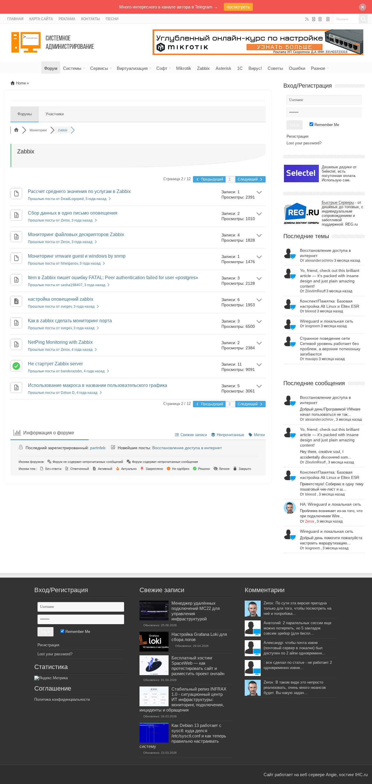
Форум (50, 68)
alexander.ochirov (319, 261)
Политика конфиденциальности (62, 699)
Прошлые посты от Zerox (60, 220)
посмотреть (238, 6)
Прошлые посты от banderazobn (66, 371)
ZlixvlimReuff (315, 291)
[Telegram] (328, 19)
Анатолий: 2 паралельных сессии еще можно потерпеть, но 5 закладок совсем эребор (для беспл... (297, 628)
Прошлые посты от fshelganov (64, 263)
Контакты (90, 19)
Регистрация (297, 136)
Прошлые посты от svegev (61, 307)
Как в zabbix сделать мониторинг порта (70, 320)
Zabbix (203, 68)
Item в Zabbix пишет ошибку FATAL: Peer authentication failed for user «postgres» (113, 277)
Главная (15, 19)
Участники (55, 114)
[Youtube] (313, 19)
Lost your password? (304, 143)
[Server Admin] (53, 41)
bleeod (310, 311)
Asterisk (223, 68)
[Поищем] (363, 19)
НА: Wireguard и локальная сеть (330, 504)
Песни (112, 19)
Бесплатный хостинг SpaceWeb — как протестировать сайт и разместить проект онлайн (197, 665)
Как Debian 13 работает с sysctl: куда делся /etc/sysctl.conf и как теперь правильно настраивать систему (183, 736)
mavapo (311, 359)
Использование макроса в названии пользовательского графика (97, 385)
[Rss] (307, 19)
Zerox (309, 521)
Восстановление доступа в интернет (187, 447)
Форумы (24, 114)
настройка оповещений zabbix (60, 299)
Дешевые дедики (337, 167)
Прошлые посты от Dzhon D (62, 393)
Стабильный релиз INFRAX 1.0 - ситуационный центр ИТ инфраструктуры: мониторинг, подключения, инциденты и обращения (183, 699)
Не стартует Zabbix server (55, 363)
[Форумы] (16, 130)
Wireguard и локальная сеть (326, 321)
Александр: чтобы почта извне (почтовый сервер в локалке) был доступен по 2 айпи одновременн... (295, 647)
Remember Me (326, 125)
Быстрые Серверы (338, 202)
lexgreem (312, 326)
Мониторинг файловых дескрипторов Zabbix (76, 234)
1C (240, 68)
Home (20, 83)
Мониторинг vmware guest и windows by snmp (77, 256)
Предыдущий (211, 179)
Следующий (248, 179)
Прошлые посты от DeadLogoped (67, 199)
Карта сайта (41, 19)
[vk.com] (320, 19)
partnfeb (97, 447)
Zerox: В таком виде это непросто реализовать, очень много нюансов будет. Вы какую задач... (295, 687)
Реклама (67, 19)
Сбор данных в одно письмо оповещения (72, 212)
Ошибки (297, 68)
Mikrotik (183, 68)
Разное (318, 68)
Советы (275, 68)
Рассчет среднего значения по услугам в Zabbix (79, 191)
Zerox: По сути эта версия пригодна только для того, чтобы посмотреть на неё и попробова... (297, 608)
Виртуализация (132, 68)
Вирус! (255, 68)
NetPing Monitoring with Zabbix (60, 342)
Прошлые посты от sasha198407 (66, 285)
